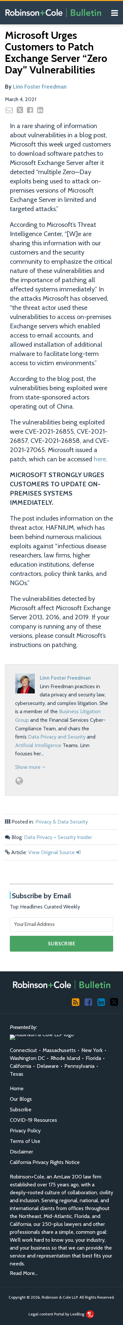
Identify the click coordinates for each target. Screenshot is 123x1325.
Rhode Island (65, 1058)
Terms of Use (25, 1141)
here (100, 459)
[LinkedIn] (101, 1002)
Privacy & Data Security (61, 822)
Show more (28, 767)
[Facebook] (88, 1002)
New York (92, 1050)
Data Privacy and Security (57, 737)
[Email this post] (9, 110)
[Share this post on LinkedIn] (40, 110)
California (20, 1066)
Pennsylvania (79, 1066)
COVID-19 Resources (33, 1120)
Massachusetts (59, 1050)
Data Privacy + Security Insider (58, 837)
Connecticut (23, 1050)
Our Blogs (21, 1099)
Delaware (48, 1066)
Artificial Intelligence (38, 745)
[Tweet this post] (20, 110)
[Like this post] (30, 110)
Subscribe (20, 1109)
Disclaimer (21, 1152)
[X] (114, 1002)
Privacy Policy (25, 1130)
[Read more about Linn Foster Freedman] (19, 780)
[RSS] (75, 1002)
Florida (93, 1058)
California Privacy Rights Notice (45, 1162)
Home (17, 1088)
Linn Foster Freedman (40, 86)
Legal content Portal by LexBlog (57, 1313)
